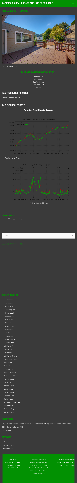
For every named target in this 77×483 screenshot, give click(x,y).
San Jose (9, 389)
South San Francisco (13, 402)
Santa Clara (10, 396)
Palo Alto (9, 369)
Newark (9, 362)
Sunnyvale (10, 405)
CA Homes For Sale (67, 465)
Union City (10, 409)
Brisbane (9, 306)
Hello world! (6, 430)
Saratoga (9, 399)
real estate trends (8, 445)
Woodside (10, 412)
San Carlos (10, 386)
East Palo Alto (11, 323)
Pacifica (9, 366)
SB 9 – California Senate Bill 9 (12, 427)
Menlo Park (10, 346)
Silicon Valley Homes (66, 460)
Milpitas (9, 353)
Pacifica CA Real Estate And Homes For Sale (27, 3)
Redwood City (11, 376)
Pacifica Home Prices (12, 158)
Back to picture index (10, 66)
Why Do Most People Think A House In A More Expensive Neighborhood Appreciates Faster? (36, 424)
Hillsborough (11, 333)
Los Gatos (10, 343)
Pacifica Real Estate (13, 105)
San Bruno (10, 382)
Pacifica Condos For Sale (11, 98)
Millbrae (9, 349)
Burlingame (10, 310)
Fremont (9, 329)
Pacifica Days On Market (39, 203)
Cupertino (10, 316)
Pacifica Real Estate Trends (38, 110)
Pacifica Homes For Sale (15, 93)
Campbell (10, 313)
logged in (15, 219)
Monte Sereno (11, 356)
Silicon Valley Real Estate (65, 462)
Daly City (9, 320)
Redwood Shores (12, 379)
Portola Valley (11, 372)
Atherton (9, 300)
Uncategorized (7, 448)
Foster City (10, 326)
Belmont (9, 303)
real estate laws (7, 442)
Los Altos (9, 336)
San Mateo (10, 392)
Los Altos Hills (11, 339)
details (38, 88)
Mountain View (11, 359)
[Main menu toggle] (73, 3)
